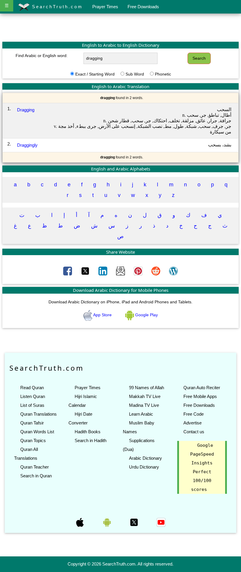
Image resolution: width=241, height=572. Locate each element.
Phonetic (163, 74)
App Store (102, 314)
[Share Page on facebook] (68, 270)
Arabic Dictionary (145, 458)
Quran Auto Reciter (201, 387)
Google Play (146, 314)
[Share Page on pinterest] (139, 270)
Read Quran (32, 387)
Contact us (193, 431)
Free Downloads (143, 6)
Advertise (192, 422)
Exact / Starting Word (95, 74)
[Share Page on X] (86, 270)
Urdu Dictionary (144, 466)
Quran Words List (37, 431)
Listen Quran (32, 396)
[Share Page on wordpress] (173, 270)
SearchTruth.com (56, 6)
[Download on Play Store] (108, 522)
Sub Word (134, 74)
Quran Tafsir (32, 422)
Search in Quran (36, 475)
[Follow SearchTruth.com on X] (135, 522)
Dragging (25, 109)
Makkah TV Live (144, 396)
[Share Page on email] (121, 270)
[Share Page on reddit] (156, 270)
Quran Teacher (34, 466)
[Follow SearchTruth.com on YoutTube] (161, 522)
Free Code (193, 414)
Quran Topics (33, 440)
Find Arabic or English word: (42, 55)
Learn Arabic (141, 414)
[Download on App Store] (80, 522)
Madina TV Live (144, 405)
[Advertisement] (120, 27)
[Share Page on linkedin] (103, 270)
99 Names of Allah (146, 387)
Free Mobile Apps (200, 396)
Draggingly (27, 145)
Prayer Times (105, 6)
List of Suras (32, 405)
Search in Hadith (90, 440)
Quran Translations (38, 414)
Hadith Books (88, 431)
